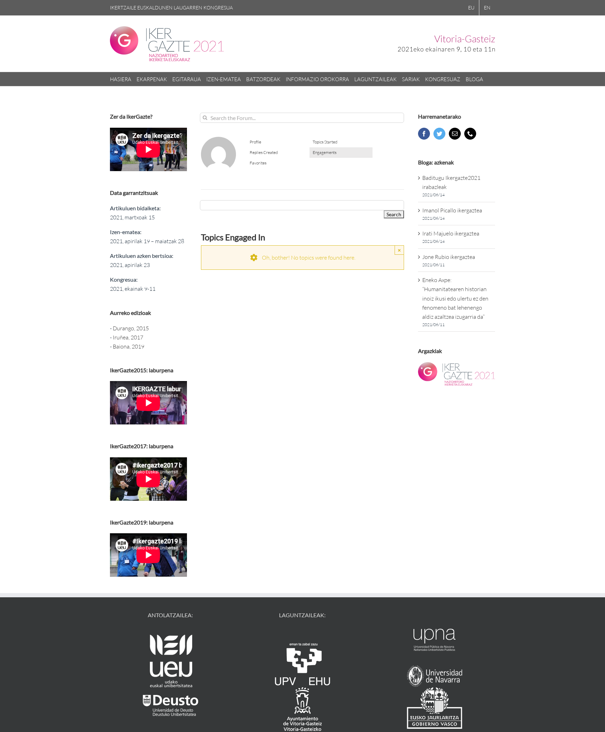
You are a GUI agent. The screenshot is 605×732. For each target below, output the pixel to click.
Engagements (324, 152)
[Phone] (470, 134)
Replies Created (264, 152)
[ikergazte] (218, 139)
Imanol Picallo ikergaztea (452, 210)
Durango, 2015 (131, 328)
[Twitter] (439, 134)
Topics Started (325, 142)
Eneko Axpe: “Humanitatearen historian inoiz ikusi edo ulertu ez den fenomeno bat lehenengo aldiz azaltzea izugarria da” (455, 298)
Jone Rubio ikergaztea (448, 256)
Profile (255, 142)
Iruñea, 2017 (128, 337)
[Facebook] (424, 134)
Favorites (258, 163)
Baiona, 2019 (128, 346)
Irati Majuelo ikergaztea (450, 233)
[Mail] (455, 134)
